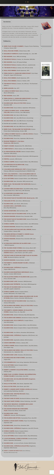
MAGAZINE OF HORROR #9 (11, 53)
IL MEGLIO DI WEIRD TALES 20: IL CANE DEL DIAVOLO (18, 134)
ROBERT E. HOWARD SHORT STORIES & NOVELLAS (18, 389)
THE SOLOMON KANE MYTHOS (12, 418)
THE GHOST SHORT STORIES (12, 401)
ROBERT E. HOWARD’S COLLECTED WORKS (16, 369)
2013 (7, 380)
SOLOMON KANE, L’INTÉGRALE (12, 267)
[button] (28, 2)
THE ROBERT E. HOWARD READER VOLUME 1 (16, 262)
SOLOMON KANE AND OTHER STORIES (14, 357)
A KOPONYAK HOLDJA (10, 156)
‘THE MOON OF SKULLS (10, 67)
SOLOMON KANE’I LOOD (10, 281)
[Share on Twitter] (24, 13)
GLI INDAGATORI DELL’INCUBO (12, 151)
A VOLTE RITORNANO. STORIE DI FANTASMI (16, 438)
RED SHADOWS (8, 56)
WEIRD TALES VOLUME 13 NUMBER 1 (14, 46)
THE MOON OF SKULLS (10, 59)
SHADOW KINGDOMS (9, 216)
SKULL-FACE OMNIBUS (10, 70)
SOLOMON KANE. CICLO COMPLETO (14, 320)
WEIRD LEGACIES (9, 88)
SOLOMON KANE (8, 107)
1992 (12, 143)
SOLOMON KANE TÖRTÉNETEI (12, 284)
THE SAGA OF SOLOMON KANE (12, 287)
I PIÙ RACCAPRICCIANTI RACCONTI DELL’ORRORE (17, 229)
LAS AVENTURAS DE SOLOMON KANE (14, 164)
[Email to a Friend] (27, 13)
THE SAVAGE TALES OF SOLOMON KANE (15, 198)
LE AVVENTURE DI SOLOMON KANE (13, 193)
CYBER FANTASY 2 (9, 148)
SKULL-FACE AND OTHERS (11, 51)
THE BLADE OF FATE (9, 200)
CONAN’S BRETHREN (9, 342)
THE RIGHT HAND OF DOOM (11, 398)
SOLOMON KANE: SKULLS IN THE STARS (15, 103)
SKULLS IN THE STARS (10, 383)
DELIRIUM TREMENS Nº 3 (10, 141)
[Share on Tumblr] (32, 13)
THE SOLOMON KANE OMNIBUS (12, 317)
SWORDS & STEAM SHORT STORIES (13, 420)
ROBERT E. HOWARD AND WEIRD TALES (13, 450)
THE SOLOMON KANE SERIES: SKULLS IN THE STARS (18, 305)
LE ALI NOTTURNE (9, 178)
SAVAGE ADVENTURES (10, 210)
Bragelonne (32, 379)
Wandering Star (31, 198)
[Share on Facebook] (22, 13)
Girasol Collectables (10, 236)
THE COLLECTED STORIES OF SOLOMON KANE (16, 276)
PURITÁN (6, 159)
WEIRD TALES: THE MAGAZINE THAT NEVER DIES (17, 129)
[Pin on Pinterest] (29, 13)
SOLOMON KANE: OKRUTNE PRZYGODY (14, 393)
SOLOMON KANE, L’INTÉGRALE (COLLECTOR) (16, 446)
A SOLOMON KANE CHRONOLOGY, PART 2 (15, 169)
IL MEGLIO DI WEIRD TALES (11, 91)
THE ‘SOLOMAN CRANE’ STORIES (13, 248)
